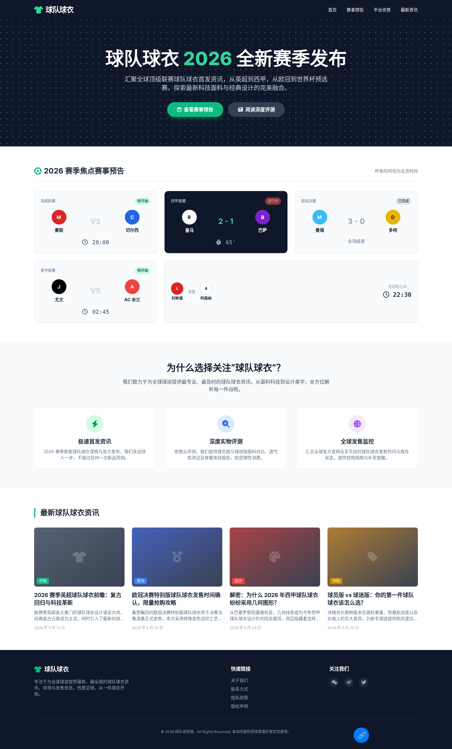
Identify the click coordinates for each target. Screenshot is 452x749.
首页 (332, 9)
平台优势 (382, 9)
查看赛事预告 (198, 109)
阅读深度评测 (260, 109)
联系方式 (239, 688)
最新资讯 (409, 9)
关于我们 (239, 680)
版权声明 (239, 706)
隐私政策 (239, 697)
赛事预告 (355, 9)
